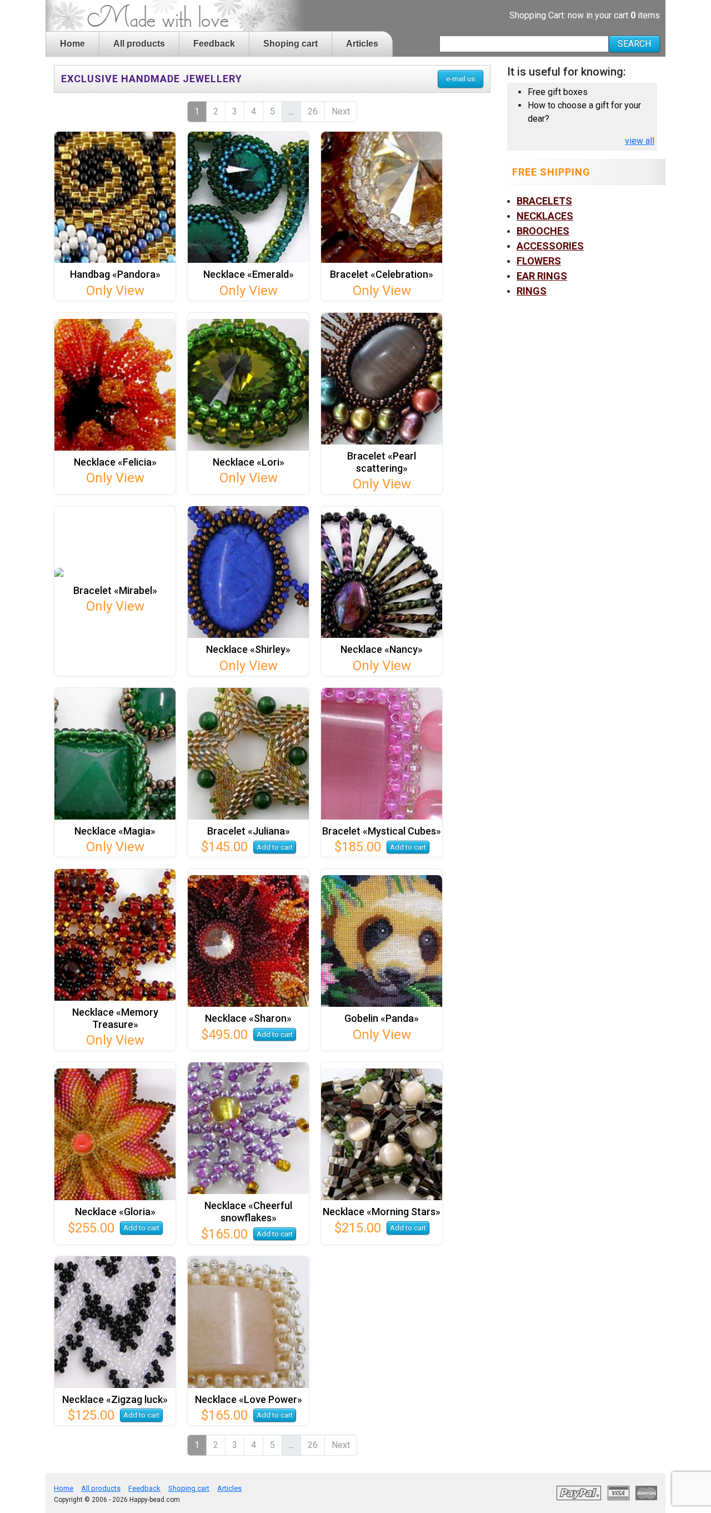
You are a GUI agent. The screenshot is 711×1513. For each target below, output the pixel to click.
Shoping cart (290, 43)
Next (341, 111)
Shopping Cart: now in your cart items (584, 15)
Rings (532, 291)
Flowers (539, 261)
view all (639, 141)
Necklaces (545, 216)
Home (72, 43)
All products (139, 43)
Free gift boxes (558, 92)
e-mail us (460, 78)
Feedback (214, 43)
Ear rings (542, 276)
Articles (362, 43)
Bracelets (544, 201)
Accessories (550, 246)
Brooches (543, 231)
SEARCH (634, 43)
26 (313, 111)
